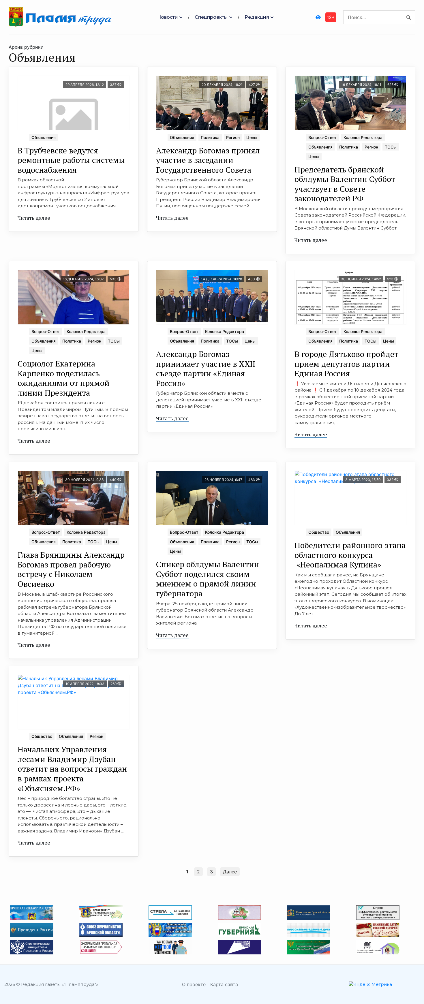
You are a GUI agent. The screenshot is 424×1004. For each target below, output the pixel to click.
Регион (233, 137)
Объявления (43, 137)
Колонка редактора (363, 137)
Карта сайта (224, 984)
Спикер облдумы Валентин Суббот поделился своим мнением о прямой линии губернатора (207, 579)
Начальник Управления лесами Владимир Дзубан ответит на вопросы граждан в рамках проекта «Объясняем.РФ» (72, 768)
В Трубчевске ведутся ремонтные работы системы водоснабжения (71, 160)
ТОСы (391, 146)
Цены (251, 137)
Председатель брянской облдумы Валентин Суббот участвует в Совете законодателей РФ (344, 184)
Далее (230, 872)
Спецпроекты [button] (211, 17)
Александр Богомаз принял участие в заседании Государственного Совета (208, 160)
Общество (318, 532)
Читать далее (34, 217)
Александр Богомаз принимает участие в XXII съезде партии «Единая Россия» (205, 368)
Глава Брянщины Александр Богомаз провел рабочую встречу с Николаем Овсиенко (71, 569)
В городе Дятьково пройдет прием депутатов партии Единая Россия (346, 364)
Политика (210, 137)
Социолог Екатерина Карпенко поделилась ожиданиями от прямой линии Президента (64, 378)
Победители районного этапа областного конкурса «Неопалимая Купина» (350, 555)
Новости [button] (167, 17)
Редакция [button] (257, 17)
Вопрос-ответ (322, 137)
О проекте (194, 984)
